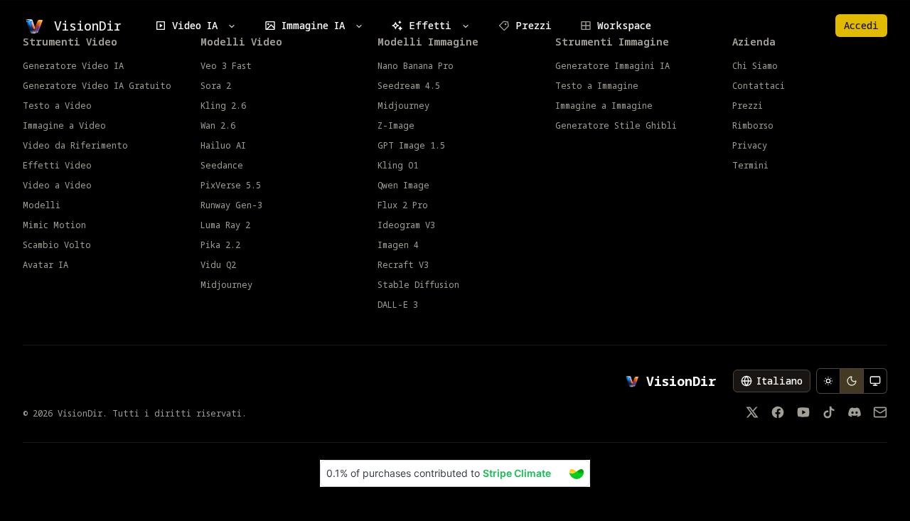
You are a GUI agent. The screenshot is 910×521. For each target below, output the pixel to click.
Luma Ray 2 (225, 225)
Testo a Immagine (596, 86)
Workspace (624, 25)
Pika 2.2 (220, 245)
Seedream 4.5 (409, 86)
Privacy (749, 145)
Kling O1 (398, 165)
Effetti (430, 25)
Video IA (195, 25)
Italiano (779, 380)
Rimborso (753, 125)
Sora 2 (215, 86)
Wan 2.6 (217, 125)
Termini (750, 165)
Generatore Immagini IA (612, 66)
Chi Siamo (755, 66)
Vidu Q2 (218, 265)
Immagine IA (313, 25)
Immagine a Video (64, 125)
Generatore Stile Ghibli (616, 125)
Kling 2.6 (223, 106)
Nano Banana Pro (416, 66)
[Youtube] (803, 412)
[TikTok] (829, 412)
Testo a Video (57, 106)
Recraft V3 (403, 265)
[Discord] (854, 412)
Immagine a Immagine (604, 106)
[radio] (828, 381)
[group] (851, 381)
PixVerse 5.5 (230, 185)
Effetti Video (57, 165)
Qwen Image (403, 185)
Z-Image (396, 125)
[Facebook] (778, 412)
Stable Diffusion (418, 285)
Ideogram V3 (406, 225)
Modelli (41, 205)
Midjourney (226, 285)
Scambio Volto (57, 245)
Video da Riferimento (75, 145)
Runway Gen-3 (231, 205)
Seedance (221, 165)
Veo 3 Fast (226, 66)
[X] (752, 412)
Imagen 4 (398, 245)
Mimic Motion (54, 225)
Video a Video (57, 185)
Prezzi (533, 25)
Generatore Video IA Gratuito (97, 86)
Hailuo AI (223, 145)
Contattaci (758, 86)
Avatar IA (45, 265)
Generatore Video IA (73, 66)
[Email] (880, 412)
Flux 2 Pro (403, 205)
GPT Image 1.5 (411, 145)
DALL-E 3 (398, 305)
